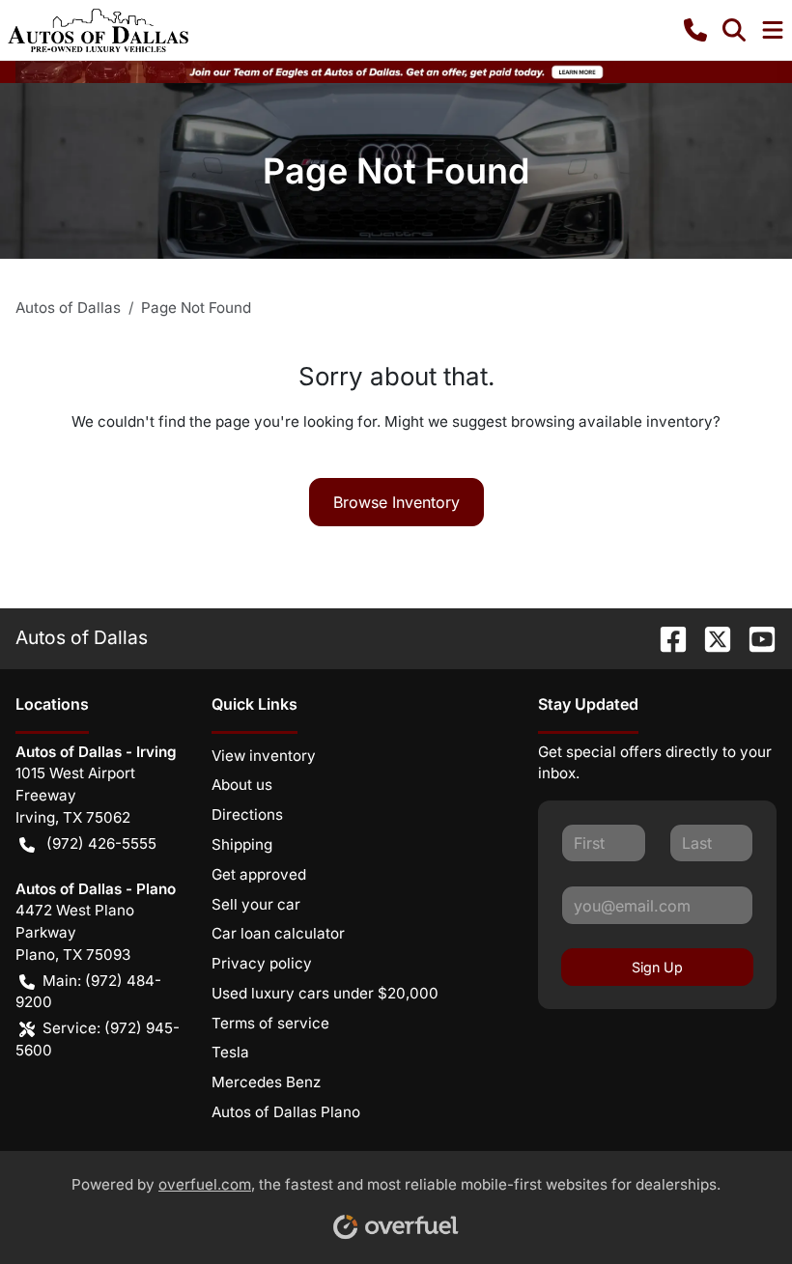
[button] (695, 30)
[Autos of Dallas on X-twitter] (710, 637)
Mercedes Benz (266, 1082)
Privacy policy (262, 963)
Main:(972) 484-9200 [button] (88, 991)
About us (242, 784)
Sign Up (657, 967)
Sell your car (256, 904)
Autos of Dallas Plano (286, 1112)
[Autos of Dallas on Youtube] (754, 637)
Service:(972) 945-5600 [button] (97, 1039)
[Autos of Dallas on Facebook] (665, 637)
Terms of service (270, 1023)
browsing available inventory (612, 421)
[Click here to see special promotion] (396, 71)
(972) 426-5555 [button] (101, 843)
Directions (247, 814)
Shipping (242, 844)
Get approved (259, 874)
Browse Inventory (396, 502)
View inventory (264, 755)
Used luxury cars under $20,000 (325, 993)
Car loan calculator (278, 933)
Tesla (230, 1052)
